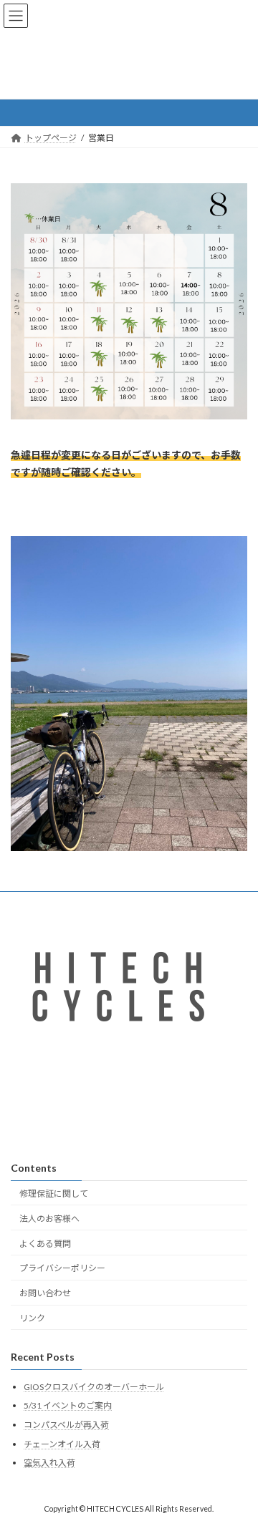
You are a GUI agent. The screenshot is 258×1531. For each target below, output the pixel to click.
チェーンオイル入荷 (62, 1444)
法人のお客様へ (49, 1218)
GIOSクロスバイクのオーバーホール (94, 1386)
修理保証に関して (53, 1193)
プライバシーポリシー (62, 1268)
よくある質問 (45, 1243)
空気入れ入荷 (49, 1463)
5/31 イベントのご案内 (68, 1406)
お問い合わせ (45, 1293)
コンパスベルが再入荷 (66, 1424)
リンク (32, 1318)
